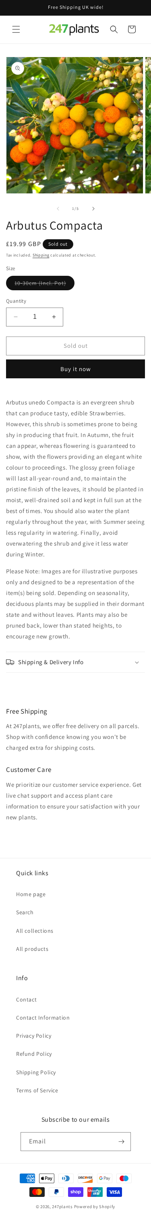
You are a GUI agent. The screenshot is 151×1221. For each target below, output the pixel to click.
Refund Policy (34, 1053)
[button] (16, 29)
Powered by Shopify (95, 1206)
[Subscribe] (121, 1141)
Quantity (16, 301)
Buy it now (75, 369)
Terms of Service (37, 1090)
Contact (26, 999)
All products (32, 948)
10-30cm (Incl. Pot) (44, 284)
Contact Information (43, 1017)
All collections (35, 930)
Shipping (41, 255)
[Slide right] (93, 209)
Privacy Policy (33, 1035)
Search (25, 912)
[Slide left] (58, 209)
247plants (62, 1206)
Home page (31, 894)
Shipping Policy (36, 1072)
